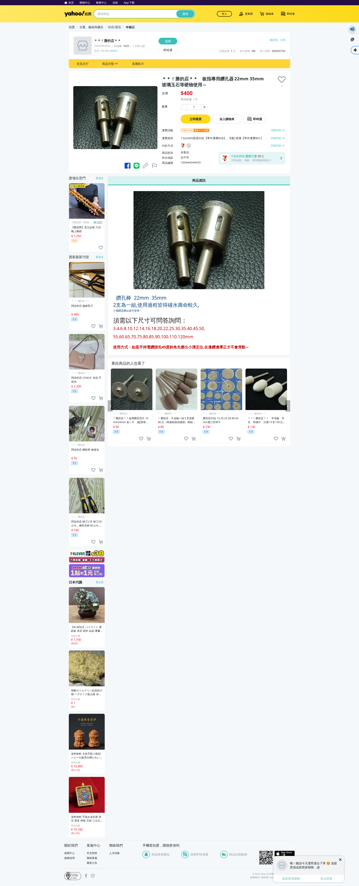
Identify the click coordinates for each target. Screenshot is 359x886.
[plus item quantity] (205, 107)
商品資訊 (199, 180)
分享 (283, 40)
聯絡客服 (92, 858)
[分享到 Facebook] (128, 166)
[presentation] (281, 79)
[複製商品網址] (145, 166)
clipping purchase (148, 438)
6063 (113, 50)
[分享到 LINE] (136, 166)
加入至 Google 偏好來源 (352, 39)
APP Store (284, 854)
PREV (110, 405)
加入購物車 (227, 119)
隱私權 (264, 877)
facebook (86, 875)
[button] (82, 63)
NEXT (287, 405)
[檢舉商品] (154, 166)
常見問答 (92, 853)
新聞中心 (69, 853)
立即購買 (196, 119)
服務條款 (254, 877)
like (141, 438)
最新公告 (92, 863)
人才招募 (114, 853)
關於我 (274, 40)
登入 (224, 14)
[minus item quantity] (184, 107)
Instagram (92, 875)
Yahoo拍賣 (77, 13)
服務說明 (69, 858)
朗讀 (352, 29)
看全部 (100, 582)
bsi (72, 875)
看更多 (100, 178)
